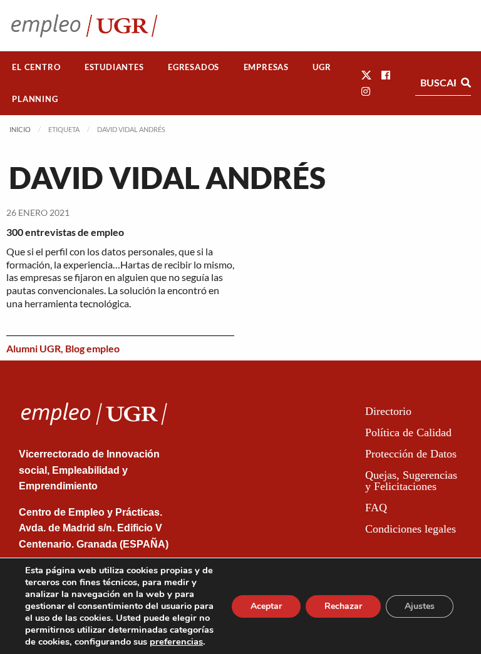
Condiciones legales (410, 529)
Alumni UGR (33, 348)
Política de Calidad (408, 432)
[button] (366, 75)
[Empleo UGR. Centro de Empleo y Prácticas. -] (84, 25)
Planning (35, 99)
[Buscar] (466, 82)
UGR (322, 67)
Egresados (193, 67)
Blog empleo (92, 348)
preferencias (176, 641)
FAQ (376, 507)
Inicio (20, 129)
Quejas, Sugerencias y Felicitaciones (411, 481)
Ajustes (420, 606)
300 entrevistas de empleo (65, 232)
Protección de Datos (411, 453)
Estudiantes (114, 67)
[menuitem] (36, 67)
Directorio (388, 411)
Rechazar (343, 606)
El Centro (36, 67)
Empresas (266, 67)
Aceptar (266, 606)
